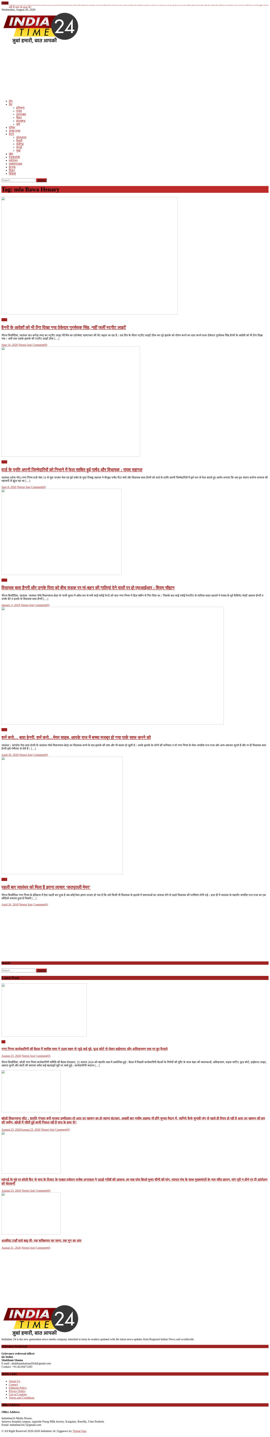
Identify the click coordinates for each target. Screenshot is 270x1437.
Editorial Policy (18, 1387)
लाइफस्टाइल (15, 163)
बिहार (19, 117)
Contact (13, 1384)
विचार (12, 170)
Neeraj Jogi (25, 344)
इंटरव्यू (12, 167)
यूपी (18, 124)
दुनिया (12, 127)
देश (10, 104)
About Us (14, 1381)
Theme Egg (79, 1431)
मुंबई (18, 150)
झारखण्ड (20, 120)
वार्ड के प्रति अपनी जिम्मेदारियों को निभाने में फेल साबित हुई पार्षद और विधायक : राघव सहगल (71, 469)
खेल (11, 153)
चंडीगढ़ (20, 144)
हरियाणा (20, 107)
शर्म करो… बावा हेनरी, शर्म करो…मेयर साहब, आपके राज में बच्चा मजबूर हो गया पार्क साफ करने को (76, 737)
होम (10, 101)
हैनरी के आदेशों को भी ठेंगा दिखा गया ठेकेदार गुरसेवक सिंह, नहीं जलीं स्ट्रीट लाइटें (63, 327)
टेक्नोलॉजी (14, 157)
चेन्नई (19, 147)
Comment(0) (40, 344)
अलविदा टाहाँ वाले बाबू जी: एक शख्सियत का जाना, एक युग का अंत (41, 1241)
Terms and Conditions (21, 1397)
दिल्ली (19, 140)
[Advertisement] (111, 71)
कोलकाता (21, 137)
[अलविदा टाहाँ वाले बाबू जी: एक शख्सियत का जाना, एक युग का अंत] (135, 1213)
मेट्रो (11, 134)
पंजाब (19, 111)
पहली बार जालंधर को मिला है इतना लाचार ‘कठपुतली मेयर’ (46, 887)
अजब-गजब (14, 130)
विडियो (12, 173)
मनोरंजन (13, 160)
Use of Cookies (18, 1394)
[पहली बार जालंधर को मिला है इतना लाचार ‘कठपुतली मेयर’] (135, 816)
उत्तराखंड (21, 114)
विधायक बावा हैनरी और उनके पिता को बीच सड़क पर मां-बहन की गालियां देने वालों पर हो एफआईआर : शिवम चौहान (87, 587)
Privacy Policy (17, 1391)
